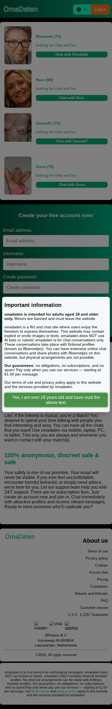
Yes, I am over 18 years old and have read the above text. (56, 400)
